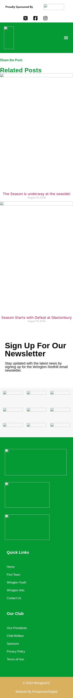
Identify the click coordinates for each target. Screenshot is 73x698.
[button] (66, 38)
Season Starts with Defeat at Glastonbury (36, 317)
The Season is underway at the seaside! (36, 194)
